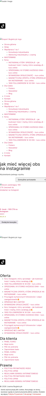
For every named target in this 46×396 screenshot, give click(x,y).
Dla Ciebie (8, 86)
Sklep (6, 47)
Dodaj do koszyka (9, 222)
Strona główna (10, 44)
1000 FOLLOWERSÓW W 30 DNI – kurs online (27, 83)
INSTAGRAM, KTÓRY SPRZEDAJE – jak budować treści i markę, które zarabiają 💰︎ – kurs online (26, 65)
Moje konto (8, 344)
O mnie (7, 96)
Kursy (6, 60)
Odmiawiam (37, 394)
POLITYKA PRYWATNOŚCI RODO (17, 368)
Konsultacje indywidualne (19, 52)
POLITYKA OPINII (11, 371)
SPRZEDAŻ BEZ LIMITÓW (14, 302)
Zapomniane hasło (11, 349)
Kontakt (7, 99)
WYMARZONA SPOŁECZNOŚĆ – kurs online (26, 75)
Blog (10, 93)
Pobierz (12, 88)
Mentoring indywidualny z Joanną (22, 55)
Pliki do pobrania (11, 347)
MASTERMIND (10, 57)
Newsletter (13, 91)
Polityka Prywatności (15, 394)
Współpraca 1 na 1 (11, 49)
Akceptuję (27, 394)
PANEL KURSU (10, 342)
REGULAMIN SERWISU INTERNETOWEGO (21, 373)
